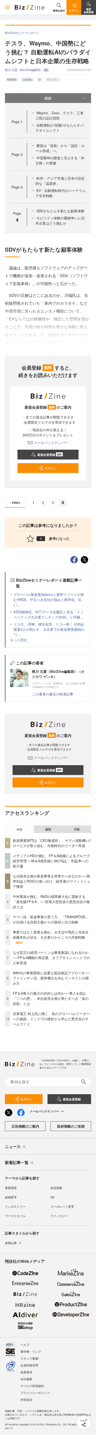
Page (17, 121)
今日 (19, 829)
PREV (16, 503)
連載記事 (11, 1243)
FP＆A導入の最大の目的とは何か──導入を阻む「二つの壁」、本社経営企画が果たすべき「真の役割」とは (51, 998)
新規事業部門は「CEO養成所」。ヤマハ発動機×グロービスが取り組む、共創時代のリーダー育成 (52, 843)
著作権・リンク (30, 1351)
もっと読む (18, 639)
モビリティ (53, 79)
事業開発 (12, 79)
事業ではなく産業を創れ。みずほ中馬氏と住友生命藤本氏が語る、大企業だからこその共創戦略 (51, 935)
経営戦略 (56, 1188)
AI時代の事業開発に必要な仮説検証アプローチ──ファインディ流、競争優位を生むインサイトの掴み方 (51, 978)
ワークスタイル (15, 1216)
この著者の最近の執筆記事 (52, 693)
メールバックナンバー (51, 442)
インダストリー (15, 1206)
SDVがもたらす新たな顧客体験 (60, 210)
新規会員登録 (49, 454)
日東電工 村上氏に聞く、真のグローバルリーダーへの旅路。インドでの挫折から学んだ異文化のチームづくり (51, 1018)
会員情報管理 (29, 1365)
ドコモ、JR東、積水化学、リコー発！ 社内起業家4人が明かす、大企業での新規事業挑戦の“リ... (49, 629)
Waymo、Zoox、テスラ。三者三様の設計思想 (59, 115)
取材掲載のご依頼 (71, 1126)
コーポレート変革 (62, 1206)
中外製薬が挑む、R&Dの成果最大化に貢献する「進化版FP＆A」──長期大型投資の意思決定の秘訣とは (51, 901)
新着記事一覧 (17, 1162)
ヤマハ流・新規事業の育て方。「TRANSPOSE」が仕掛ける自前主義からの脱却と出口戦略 (51, 919)
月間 (77, 829)
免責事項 (26, 1372)
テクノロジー (59, 1216)
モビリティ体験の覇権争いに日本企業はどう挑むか (60, 220)
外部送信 (26, 1399)
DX (52, 1197)
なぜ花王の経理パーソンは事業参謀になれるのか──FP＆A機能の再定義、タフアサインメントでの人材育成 (51, 957)
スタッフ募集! (29, 1358)
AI (39, 79)
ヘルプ (24, 1344)
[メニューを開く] (7, 7)
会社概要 (26, 1379)
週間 (48, 829)
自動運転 (27, 79)
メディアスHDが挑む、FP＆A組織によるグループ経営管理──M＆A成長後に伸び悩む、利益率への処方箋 (51, 860)
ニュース (13, 1146)
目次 (48, 98)
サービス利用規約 (32, 1386)
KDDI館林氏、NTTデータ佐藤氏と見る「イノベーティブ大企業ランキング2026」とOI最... (49, 614)
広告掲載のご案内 (25, 1126)
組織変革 (11, 1197)
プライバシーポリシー (35, 1393)
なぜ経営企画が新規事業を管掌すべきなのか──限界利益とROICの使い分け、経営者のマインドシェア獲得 (51, 881)
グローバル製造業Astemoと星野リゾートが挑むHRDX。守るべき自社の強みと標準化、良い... (49, 599)
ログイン (50, 468)
